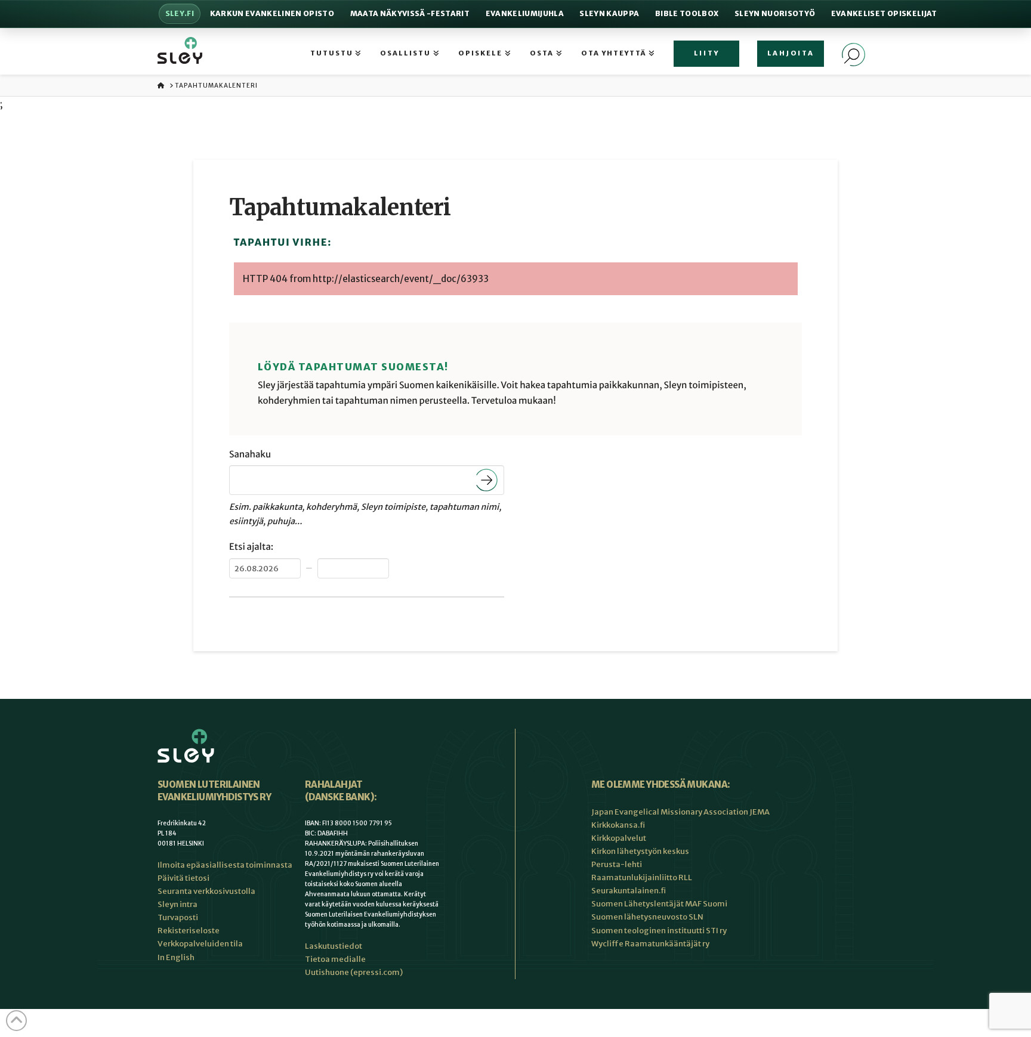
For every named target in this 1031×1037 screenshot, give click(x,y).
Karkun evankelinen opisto (272, 13)
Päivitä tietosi (183, 878)
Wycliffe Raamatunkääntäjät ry (650, 944)
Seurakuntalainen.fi (628, 891)
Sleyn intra (177, 904)
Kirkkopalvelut (618, 838)
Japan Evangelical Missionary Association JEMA (680, 812)
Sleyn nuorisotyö (774, 13)
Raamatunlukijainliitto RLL (641, 877)
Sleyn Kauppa (609, 13)
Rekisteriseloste (189, 930)
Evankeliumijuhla (525, 13)
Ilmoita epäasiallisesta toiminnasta (225, 865)
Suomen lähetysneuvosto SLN (647, 917)
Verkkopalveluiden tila (200, 944)
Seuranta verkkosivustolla (206, 891)
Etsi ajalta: (251, 547)
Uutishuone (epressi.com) (354, 972)
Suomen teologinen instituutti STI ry (659, 930)
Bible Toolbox (686, 13)
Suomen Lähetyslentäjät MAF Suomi (659, 904)
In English (176, 957)
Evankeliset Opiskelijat (884, 13)
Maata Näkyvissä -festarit (410, 13)
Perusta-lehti (616, 864)
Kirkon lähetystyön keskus (640, 851)
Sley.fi (179, 13)
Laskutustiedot (333, 946)
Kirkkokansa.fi (618, 825)
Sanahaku (250, 454)
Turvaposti (178, 917)
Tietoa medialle (335, 959)
